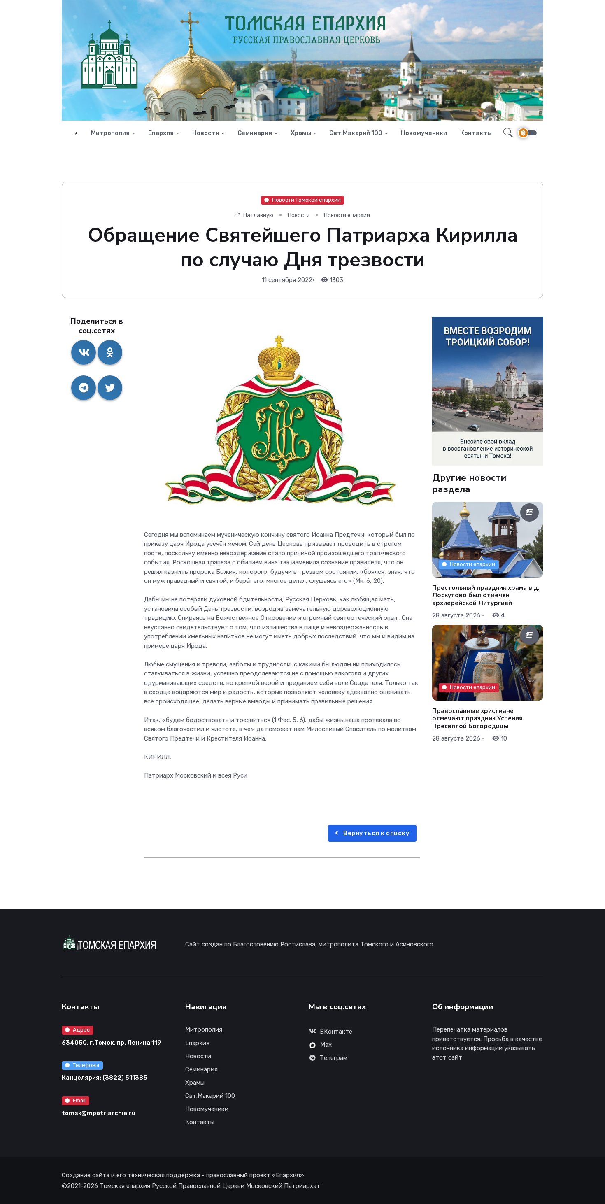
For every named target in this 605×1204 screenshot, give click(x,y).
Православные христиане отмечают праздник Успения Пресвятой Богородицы (477, 719)
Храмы (301, 133)
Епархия (161, 133)
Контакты (476, 133)
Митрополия (110, 133)
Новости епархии (347, 215)
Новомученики (424, 133)
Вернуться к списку (376, 833)
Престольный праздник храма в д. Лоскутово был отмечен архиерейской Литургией (486, 595)
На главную (257, 215)
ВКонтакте (336, 1031)
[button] (505, 133)
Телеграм (333, 1058)
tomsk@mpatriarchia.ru (98, 1113)
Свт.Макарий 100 (355, 133)
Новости (205, 133)
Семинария (254, 133)
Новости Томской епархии (306, 200)
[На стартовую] (76, 133)
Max (326, 1044)
